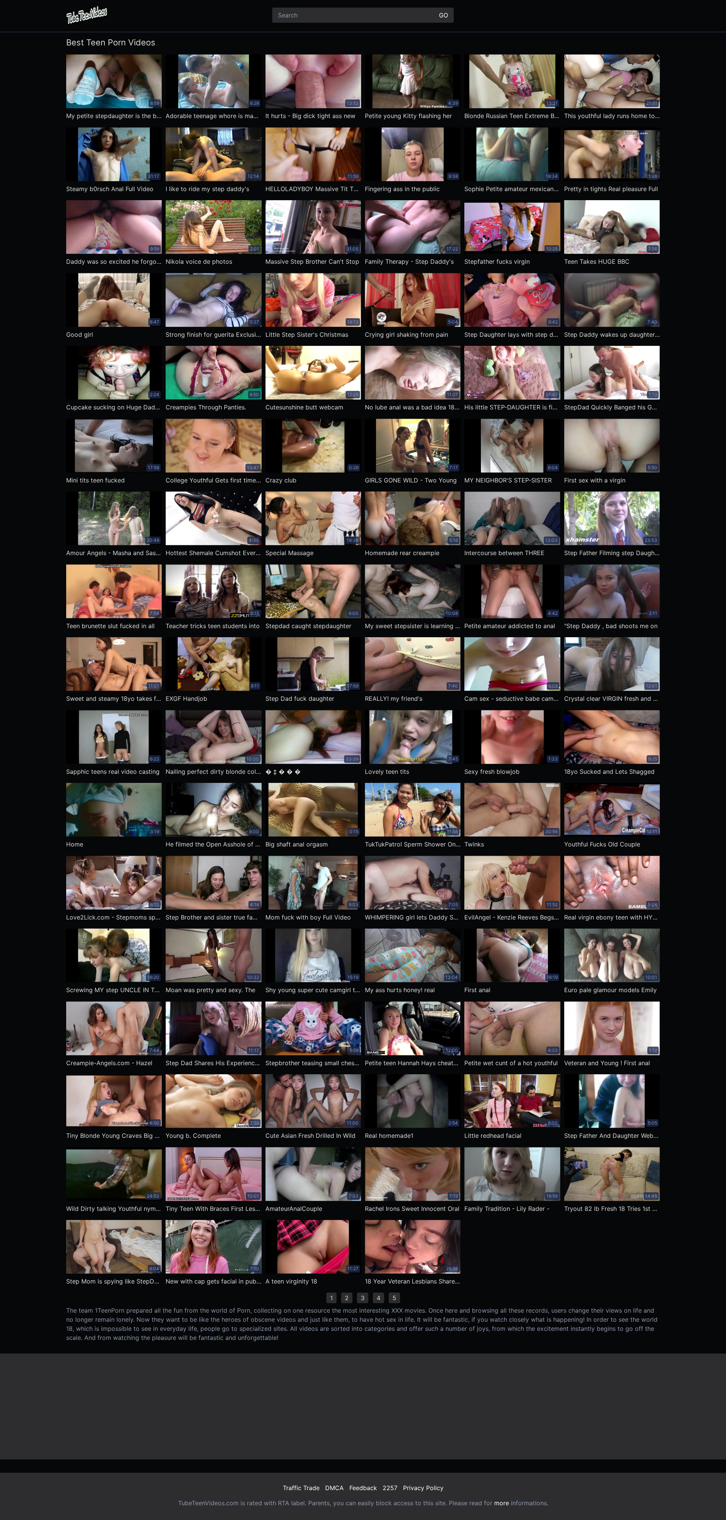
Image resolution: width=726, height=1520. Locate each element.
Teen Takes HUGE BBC (597, 261)
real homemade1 (389, 1135)
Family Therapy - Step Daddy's (409, 261)
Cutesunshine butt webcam (304, 407)
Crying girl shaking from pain (406, 334)
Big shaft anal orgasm (296, 844)
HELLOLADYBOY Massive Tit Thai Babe (313, 189)
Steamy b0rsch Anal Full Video (110, 189)
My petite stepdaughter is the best (114, 116)
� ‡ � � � (283, 771)
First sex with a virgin (594, 480)
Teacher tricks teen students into (213, 626)
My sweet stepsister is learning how (413, 626)
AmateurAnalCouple (293, 1208)
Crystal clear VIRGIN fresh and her (612, 698)
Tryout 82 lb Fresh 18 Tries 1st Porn (612, 1208)
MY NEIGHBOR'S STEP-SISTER (508, 480)
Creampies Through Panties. (206, 407)
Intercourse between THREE (504, 553)
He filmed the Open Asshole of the (213, 844)
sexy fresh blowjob (492, 771)
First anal (477, 990)
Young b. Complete (193, 1135)
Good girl (79, 334)
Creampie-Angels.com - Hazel (109, 1063)
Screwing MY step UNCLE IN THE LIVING (114, 990)
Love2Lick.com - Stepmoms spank (114, 917)
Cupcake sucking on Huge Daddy (114, 407)
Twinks (474, 844)
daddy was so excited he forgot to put (114, 261)
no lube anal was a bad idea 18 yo (413, 407)
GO (443, 15)
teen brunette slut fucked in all (110, 626)
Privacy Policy (423, 1488)
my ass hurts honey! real (400, 990)
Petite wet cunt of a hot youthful (511, 1063)
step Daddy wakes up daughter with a (612, 334)
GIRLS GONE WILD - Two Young (411, 480)
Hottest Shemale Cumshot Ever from (213, 553)
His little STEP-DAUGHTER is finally (512, 407)
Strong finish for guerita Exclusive (213, 334)
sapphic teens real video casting (113, 771)
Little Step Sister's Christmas (306, 334)
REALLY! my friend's (393, 698)
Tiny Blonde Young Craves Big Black (114, 1135)
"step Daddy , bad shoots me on (611, 626)
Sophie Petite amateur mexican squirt (512, 189)
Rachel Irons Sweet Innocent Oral (412, 1208)
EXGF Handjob (186, 698)
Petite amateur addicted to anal (509, 626)
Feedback (363, 1488)
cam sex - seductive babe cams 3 (512, 698)
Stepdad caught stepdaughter (308, 626)
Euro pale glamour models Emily (610, 990)
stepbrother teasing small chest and (313, 1063)
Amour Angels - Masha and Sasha (114, 553)
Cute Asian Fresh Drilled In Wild (310, 1135)
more (501, 1503)
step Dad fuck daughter (299, 698)
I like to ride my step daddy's (207, 189)
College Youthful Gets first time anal (213, 480)
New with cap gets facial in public (213, 1281)
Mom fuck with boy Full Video (308, 917)
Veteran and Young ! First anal (607, 1063)
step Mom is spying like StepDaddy (114, 1281)
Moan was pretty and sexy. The (210, 990)
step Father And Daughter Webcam (612, 1135)
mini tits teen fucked (95, 480)
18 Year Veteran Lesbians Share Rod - (413, 1281)
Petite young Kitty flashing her (408, 116)
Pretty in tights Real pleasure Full (611, 189)
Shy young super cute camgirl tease (313, 990)
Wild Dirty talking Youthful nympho (114, 1208)
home (74, 844)
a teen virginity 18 (291, 1281)
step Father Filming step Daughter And (612, 553)
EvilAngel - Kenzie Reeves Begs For (512, 917)
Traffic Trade (301, 1488)
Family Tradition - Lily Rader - (506, 1208)
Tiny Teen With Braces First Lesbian (213, 1208)
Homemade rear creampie (402, 553)
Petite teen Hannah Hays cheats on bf (413, 1063)
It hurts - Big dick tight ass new (310, 116)
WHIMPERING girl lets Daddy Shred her (413, 917)
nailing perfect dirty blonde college (213, 771)
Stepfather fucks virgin (497, 261)
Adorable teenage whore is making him (213, 116)
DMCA (334, 1488)
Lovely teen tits (387, 771)
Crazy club (280, 480)
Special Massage (289, 553)
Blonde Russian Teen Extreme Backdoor (512, 116)
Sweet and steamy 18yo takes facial (114, 698)
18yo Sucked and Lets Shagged (609, 771)
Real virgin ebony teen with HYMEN (612, 917)
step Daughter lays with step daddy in (512, 334)
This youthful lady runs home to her (612, 116)
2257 (390, 1488)
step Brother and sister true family (213, 917)
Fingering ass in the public (402, 189)
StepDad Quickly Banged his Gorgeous (612, 407)
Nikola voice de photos (199, 261)
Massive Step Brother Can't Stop (312, 261)
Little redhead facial (492, 1135)
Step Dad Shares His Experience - (213, 1063)
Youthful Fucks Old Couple (602, 844)
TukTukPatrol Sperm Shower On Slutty (413, 844)
